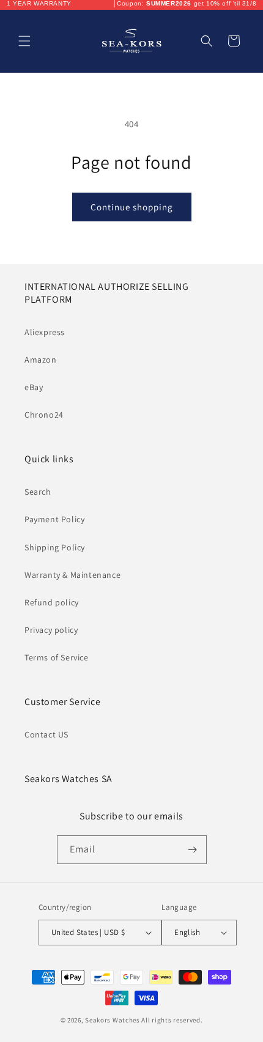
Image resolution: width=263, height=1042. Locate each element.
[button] (24, 41)
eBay (33, 387)
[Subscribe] (192, 849)
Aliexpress (44, 332)
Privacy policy (51, 629)
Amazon (40, 359)
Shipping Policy (54, 547)
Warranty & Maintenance (72, 574)
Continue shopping (132, 207)
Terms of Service (56, 657)
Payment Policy (54, 519)
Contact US (46, 734)
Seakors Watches (112, 1020)
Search (37, 491)
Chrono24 (44, 414)
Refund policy (51, 602)
